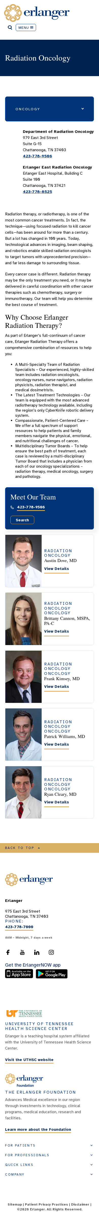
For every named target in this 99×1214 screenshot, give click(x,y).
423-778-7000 (19, 927)
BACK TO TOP (20, 848)
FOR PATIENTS (20, 1145)
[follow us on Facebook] (8, 952)
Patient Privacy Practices (46, 1205)
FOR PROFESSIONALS (27, 1155)
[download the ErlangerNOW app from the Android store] (52, 977)
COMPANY (15, 1175)
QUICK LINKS (19, 1165)
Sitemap (15, 1205)
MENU (24, 27)
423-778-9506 (37, 156)
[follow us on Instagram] (51, 952)
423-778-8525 (37, 191)
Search (22, 520)
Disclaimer (80, 1205)
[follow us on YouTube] (22, 952)
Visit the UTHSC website (29, 1059)
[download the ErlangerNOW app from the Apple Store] (20, 977)
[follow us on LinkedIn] (37, 952)
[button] (49, 109)
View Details (56, 568)
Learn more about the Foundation (38, 1129)
